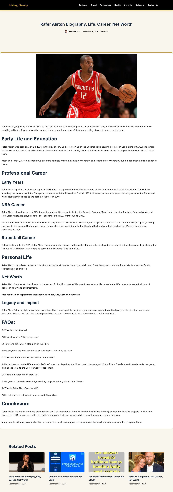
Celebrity (140, 5)
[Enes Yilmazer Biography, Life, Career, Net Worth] (27, 462)
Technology (105, 5)
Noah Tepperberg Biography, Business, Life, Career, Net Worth (47, 294)
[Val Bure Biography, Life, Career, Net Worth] (146, 462)
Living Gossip (18, 5)
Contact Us (153, 5)
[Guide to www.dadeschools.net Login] (67, 462)
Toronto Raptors (43, 196)
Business (83, 5)
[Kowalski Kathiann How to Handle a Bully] (106, 462)
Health (117, 5)
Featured (105, 31)
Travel (94, 5)
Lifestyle (128, 5)
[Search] (163, 5)
